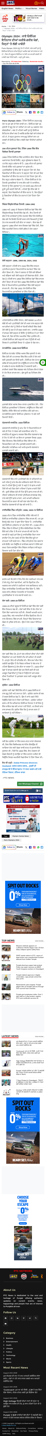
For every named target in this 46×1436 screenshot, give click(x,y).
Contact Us (6, 1431)
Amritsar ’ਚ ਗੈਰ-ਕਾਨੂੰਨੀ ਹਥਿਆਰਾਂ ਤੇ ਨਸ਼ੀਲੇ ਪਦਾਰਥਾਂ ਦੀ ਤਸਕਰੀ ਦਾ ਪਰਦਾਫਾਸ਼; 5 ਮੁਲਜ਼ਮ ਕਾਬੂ (29, 1092)
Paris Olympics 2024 (11, 840)
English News (7, 8)
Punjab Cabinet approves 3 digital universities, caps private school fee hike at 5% (28, 977)
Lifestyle (9, 1348)
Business (9, 1338)
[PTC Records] (23, 1276)
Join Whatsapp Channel (28, 784)
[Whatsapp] (38, 112)
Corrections (32, 1428)
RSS (13, 1433)
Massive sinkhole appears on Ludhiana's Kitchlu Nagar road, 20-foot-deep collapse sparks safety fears (30, 947)
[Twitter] (26, 112)
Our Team (23, 1431)
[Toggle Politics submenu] (23, 8)
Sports (8, 1362)
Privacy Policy (33, 1431)
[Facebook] (30, 112)
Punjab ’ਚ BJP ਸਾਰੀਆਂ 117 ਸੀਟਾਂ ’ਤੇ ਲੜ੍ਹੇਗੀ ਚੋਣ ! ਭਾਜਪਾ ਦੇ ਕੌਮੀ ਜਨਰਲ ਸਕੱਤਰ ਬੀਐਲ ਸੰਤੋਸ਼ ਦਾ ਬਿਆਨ (30, 1072)
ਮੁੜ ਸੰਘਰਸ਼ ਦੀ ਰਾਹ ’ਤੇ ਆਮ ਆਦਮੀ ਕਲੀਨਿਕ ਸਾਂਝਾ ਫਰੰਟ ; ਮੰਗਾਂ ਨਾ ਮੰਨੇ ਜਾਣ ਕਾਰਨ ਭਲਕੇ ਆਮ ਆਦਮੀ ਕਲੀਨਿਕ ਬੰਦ (29, 1043)
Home (4, 26)
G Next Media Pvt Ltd (9, 1425)
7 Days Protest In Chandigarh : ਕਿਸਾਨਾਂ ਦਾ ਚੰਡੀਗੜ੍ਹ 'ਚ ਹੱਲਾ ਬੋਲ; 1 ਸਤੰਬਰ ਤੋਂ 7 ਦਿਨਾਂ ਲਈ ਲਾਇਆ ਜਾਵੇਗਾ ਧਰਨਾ (29, 1082)
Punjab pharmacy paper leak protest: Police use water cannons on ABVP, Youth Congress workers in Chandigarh (30, 967)
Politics (18, 8)
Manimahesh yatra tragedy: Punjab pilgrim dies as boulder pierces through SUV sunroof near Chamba (30, 986)
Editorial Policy (21, 1428)
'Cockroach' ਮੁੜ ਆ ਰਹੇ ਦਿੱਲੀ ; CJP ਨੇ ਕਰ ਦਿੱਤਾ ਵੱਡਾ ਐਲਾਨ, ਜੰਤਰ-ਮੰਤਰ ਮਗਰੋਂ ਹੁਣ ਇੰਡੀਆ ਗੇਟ (29, 1053)
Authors (40, 1428)
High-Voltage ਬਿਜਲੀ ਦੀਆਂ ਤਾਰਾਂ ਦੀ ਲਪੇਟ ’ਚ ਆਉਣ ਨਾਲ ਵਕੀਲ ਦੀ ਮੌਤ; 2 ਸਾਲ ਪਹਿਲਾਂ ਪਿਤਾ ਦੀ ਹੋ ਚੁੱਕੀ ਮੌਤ (30, 1063)
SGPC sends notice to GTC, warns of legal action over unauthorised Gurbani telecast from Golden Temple (30, 957)
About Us (11, 1428)
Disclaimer (15, 1431)
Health (8, 1345)
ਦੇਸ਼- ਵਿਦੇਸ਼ (12, 26)
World (8, 1359)
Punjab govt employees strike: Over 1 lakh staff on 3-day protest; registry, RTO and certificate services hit (29, 996)
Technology (10, 1355)
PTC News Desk (16, 61)
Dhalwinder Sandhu (36, 61)
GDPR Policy (6, 1433)
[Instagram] (34, 112)
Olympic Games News (20, 836)
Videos (42, 8)
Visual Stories (31, 8)
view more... (39, 941)
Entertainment (12, 1342)
